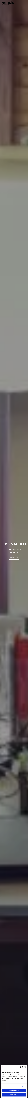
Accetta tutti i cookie (14, 1090)
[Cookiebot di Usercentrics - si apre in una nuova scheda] (20, 1067)
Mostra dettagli (19, 1086)
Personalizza (13, 1094)
